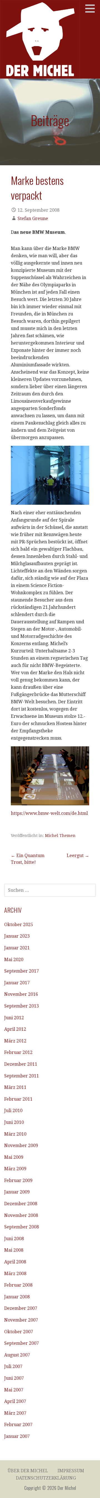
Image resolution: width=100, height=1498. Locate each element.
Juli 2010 (13, 1110)
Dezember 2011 (20, 1064)
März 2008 (15, 1273)
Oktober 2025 (18, 924)
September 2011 (21, 1076)
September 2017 (21, 971)
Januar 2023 (17, 936)
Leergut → (78, 855)
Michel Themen (60, 835)
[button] (92, 8)
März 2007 (15, 1413)
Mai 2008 (13, 1250)
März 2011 (15, 1087)
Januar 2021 (17, 947)
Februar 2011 (18, 1099)
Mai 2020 (13, 959)
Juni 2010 (14, 1122)
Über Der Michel (28, 1470)
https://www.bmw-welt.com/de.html (49, 813)
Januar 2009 (17, 1192)
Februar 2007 (18, 1424)
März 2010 (15, 1134)
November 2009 (21, 1145)
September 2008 (21, 1227)
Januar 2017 (17, 982)
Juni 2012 (14, 1017)
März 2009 (15, 1168)
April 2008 (15, 1262)
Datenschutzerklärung (46, 1478)
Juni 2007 (14, 1378)
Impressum (71, 1470)
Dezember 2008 (20, 1203)
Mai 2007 (13, 1390)
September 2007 (21, 1343)
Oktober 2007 (18, 1331)
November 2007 (21, 1320)
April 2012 (15, 1029)
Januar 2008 (17, 1296)
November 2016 (21, 994)
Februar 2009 (18, 1180)
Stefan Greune (33, 218)
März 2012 (15, 1041)
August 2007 (17, 1355)
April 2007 (15, 1401)
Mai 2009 (13, 1157)
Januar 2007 (17, 1436)
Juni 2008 (14, 1238)
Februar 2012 (18, 1052)
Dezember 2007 (20, 1308)
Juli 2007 (13, 1366)
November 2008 (21, 1215)
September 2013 (21, 1006)
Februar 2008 (18, 1285)
